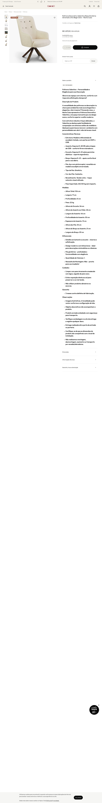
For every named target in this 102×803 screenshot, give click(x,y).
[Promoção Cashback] (94, 710)
